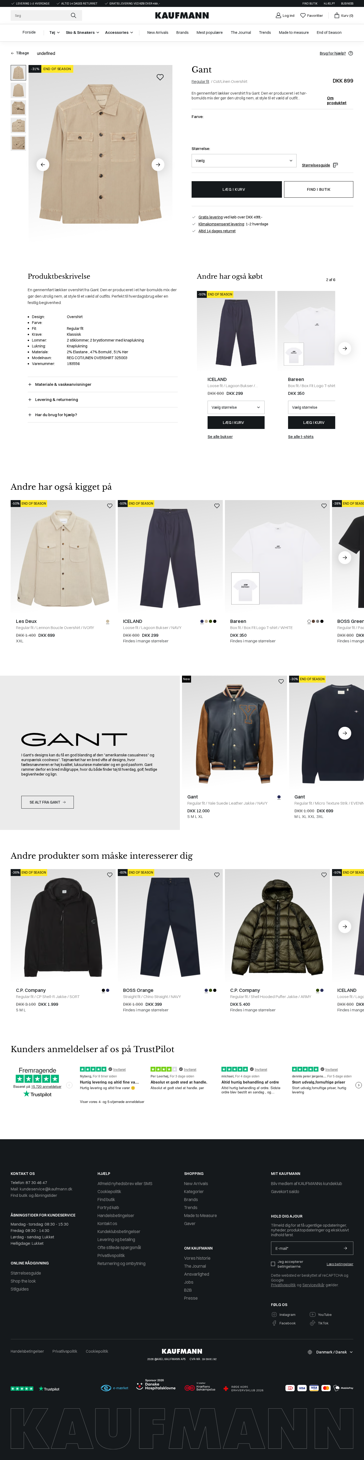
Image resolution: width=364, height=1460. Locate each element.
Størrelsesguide (316, 165)
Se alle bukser (220, 436)
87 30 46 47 (36, 1182)
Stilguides (20, 1289)
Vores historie (197, 1258)
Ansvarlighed (196, 1274)
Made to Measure (200, 1215)
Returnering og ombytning (121, 1263)
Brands (191, 1199)
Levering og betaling (116, 1239)
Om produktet (336, 98)
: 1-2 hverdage (233, 224)
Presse (191, 1298)
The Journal (195, 1266)
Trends (190, 1207)
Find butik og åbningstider (34, 1195)
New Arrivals (196, 1183)
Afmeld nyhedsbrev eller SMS (125, 1183)
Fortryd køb (108, 1207)
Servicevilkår (313, 1285)
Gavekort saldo (285, 1191)
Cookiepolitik (109, 1191)
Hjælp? (329, 3)
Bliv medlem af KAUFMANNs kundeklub (306, 1183)
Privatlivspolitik (111, 1255)
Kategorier (194, 1191)
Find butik (309, 3)
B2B (188, 1290)
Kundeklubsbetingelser (119, 1231)
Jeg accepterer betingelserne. (290, 1263)
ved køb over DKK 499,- (230, 217)
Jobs (188, 1282)
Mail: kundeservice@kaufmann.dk (41, 1188)
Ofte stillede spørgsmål (119, 1247)
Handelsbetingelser (116, 1215)
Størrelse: (201, 148)
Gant (202, 70)
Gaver (190, 1223)
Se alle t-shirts (301, 436)
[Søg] (74, 15)
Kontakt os (107, 1223)
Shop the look (23, 1281)
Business (347, 3)
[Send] (345, 1248)
